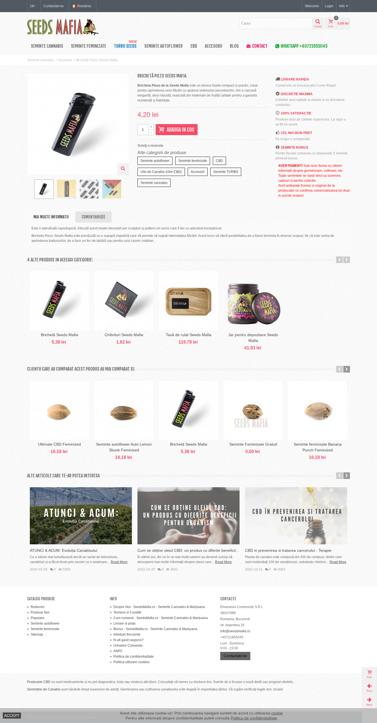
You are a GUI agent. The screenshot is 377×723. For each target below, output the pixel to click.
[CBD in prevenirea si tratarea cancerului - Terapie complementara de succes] (296, 515)
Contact (259, 46)
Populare (35, 618)
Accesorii (213, 46)
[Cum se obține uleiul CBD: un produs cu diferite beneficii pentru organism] (188, 515)
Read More (119, 562)
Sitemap (35, 634)
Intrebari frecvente (125, 634)
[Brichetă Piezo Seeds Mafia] (44, 189)
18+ (33, 6)
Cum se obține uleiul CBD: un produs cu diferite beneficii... (188, 550)
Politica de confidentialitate (132, 656)
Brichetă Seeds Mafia (59, 335)
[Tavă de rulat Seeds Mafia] (188, 300)
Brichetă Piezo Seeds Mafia (97, 60)
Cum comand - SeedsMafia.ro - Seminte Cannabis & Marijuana (159, 618)
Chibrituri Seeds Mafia (124, 335)
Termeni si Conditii (125, 612)
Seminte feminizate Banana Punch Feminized (318, 447)
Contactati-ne (54, 6)
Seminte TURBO (225, 172)
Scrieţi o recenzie (150, 146)
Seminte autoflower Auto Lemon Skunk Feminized (124, 447)
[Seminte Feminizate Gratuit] (253, 410)
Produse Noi (38, 612)
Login (329, 6)
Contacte (228, 598)
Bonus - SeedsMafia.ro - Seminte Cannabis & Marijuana (153, 629)
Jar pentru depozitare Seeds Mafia (253, 338)
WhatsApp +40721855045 (304, 46)
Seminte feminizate (88, 46)
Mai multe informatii (51, 217)
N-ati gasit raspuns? (127, 640)
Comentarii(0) (93, 217)
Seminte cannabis (47, 46)
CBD (193, 46)
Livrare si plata (123, 623)
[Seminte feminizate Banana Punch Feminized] (317, 410)
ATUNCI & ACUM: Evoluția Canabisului (63, 550)
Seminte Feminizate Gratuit (253, 444)
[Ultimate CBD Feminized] (59, 410)
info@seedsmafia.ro (235, 631)
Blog (234, 46)
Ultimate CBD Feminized (59, 444)
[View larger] (123, 169)
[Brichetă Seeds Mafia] (59, 300)
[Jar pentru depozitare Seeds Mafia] (253, 300)
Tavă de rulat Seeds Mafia (188, 335)
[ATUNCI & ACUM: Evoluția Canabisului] (81, 515)
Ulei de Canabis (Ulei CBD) (161, 172)
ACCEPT (12, 715)
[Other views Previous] (30, 191)
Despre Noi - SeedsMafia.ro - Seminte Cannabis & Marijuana (157, 607)
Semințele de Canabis (43, 689)
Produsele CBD (39, 682)
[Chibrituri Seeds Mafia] (123, 300)
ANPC (116, 651)
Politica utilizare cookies (130, 662)
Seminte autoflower (163, 46)
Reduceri (35, 607)
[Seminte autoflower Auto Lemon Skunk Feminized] (123, 410)
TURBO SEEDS (125, 45)
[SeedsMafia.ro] (63, 26)
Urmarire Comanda (126, 645)
